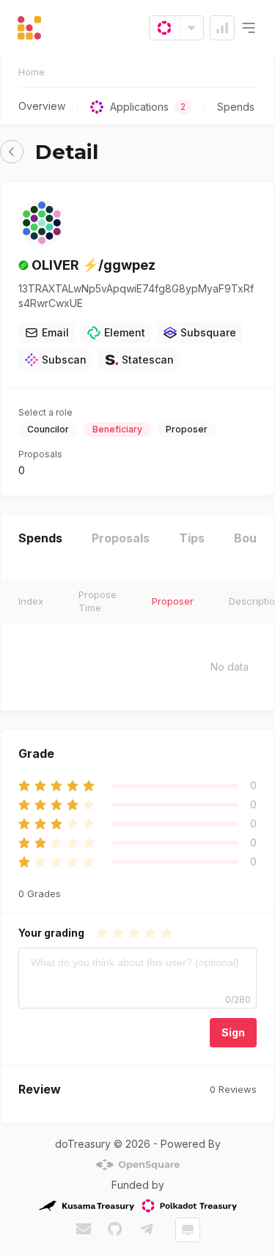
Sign (233, 1032)
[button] (11, 151)
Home (31, 72)
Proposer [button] (173, 601)
